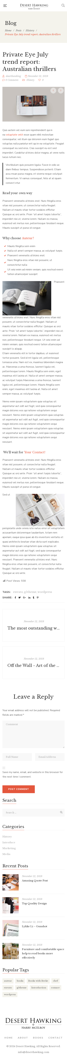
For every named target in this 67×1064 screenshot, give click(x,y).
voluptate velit (14, 134)
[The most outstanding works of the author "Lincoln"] (33, 625)
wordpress (45, 592)
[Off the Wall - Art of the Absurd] (33, 662)
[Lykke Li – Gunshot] (10, 928)
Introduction (38, 987)
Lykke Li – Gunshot (34, 926)
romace (55, 987)
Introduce (8, 842)
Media (6, 854)
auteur (8, 980)
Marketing (9, 848)
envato (18, 592)
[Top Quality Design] (10, 905)
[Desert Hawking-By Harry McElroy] (34, 5)
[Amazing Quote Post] (10, 882)
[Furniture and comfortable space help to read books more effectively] (10, 951)
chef (55, 980)
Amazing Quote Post (35, 880)
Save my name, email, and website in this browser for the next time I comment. (32, 774)
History (30, 80)
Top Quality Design (34, 903)
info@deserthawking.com (33, 1052)
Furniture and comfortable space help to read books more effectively (43, 953)
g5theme (30, 592)
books (20, 980)
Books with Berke (38, 980)
